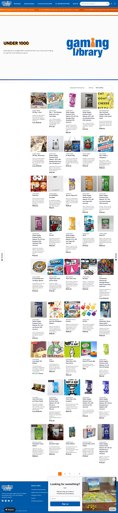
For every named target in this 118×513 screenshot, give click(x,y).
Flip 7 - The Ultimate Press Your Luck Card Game (55, 114)
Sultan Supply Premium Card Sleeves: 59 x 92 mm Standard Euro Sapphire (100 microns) (105, 448)
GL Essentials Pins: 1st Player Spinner (38, 279)
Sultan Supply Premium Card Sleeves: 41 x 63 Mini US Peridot (104, 364)
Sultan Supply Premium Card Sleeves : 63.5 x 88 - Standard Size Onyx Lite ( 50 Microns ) (55, 159)
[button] (114, 3)
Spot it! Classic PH (71, 195)
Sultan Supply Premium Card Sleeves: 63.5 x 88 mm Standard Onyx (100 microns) (89, 116)
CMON (50, 233)
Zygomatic (68, 193)
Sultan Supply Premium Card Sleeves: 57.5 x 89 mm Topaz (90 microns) (71, 239)
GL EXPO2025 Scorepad (53, 196)
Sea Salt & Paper (54, 444)
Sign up (65, 504)
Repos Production (53, 319)
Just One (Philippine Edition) (55, 322)
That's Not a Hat (71, 278)
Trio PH (51, 235)
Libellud (101, 319)
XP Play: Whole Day (38, 155)
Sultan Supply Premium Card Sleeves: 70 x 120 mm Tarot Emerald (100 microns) (104, 199)
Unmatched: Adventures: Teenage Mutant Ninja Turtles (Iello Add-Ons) (104, 282)
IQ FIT (84, 235)
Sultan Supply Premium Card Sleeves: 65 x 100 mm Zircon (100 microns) (37, 325)
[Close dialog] (114, 479)
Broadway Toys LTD (70, 319)
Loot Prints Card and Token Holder (37, 400)
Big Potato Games (36, 442)
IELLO (100, 277)
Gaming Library (36, 110)
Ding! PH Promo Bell (89, 361)
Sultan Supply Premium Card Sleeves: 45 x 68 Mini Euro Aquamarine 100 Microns (54, 404)
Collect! (51, 361)
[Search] (107, 4)
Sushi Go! (35, 195)
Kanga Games (35, 193)
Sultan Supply (69, 110)
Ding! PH (102, 235)
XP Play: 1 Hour (37, 112)
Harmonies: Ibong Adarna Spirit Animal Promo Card (105, 323)
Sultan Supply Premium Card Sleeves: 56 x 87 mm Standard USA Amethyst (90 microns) (72, 117)
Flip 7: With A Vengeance (103, 156)
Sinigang (85, 155)
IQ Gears (85, 278)
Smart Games (86, 233)
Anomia (68, 321)
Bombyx (51, 442)
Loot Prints (35, 397)
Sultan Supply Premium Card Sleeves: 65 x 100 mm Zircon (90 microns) (88, 403)
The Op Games (52, 110)
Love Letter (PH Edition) (37, 362)
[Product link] (39, 114)
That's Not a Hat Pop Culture (71, 362)
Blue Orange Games (104, 110)
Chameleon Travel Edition (37, 445)
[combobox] (94, 3)
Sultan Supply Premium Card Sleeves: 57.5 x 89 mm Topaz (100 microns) (88, 199)
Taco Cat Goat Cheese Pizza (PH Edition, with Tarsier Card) (105, 115)
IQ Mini (85, 321)
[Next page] (84, 474)
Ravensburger (69, 277)
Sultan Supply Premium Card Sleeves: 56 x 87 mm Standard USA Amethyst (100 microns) (38, 240)
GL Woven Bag (70, 155)
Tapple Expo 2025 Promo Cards (54, 279)
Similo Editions (70, 444)
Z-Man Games (35, 359)
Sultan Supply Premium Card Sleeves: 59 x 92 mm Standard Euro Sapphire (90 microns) (105, 404)
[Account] (111, 4)
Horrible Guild (69, 442)
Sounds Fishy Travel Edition (89, 445)
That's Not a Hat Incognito (71, 400)
